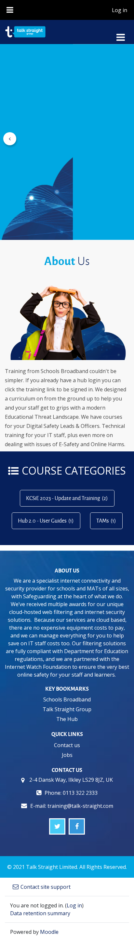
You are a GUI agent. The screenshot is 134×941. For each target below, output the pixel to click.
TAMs (102, 520)
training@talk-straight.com (80, 805)
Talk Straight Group (67, 709)
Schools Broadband (67, 699)
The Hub (67, 719)
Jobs (67, 755)
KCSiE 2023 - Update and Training (63, 498)
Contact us (67, 745)
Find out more (36, 186)
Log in (119, 10)
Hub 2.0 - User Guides (42, 520)
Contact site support (45, 886)
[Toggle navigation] (120, 34)
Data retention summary (40, 913)
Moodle (49, 931)
